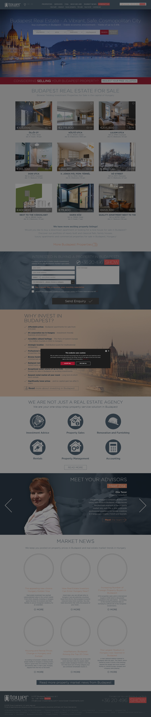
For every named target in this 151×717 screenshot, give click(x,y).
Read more (86, 359)
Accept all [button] (67, 363)
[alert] (75, 358)
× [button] (108, 351)
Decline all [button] (83, 363)
